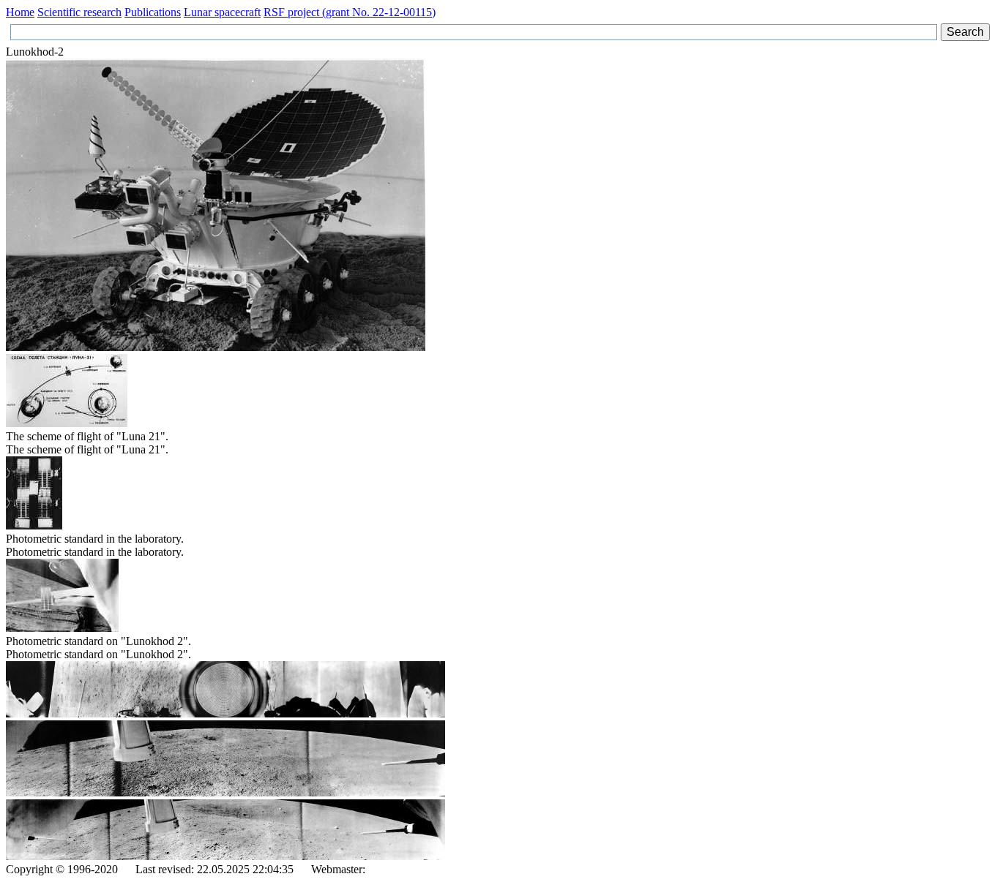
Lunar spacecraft (222, 12)
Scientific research (79, 12)
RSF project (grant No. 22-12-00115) (350, 12)
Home (20, 12)
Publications (152, 12)
